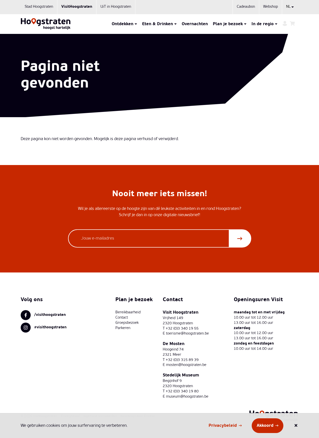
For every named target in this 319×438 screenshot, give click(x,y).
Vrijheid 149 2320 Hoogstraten (178, 320)
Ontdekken (122, 24)
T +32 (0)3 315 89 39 (181, 360)
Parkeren (122, 328)
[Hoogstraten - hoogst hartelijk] (46, 24)
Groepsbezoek (127, 323)
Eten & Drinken (157, 24)
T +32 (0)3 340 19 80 (181, 391)
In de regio (262, 24)
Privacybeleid (223, 426)
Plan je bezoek (228, 24)
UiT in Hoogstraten (115, 7)
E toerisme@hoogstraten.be (186, 334)
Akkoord (265, 426)
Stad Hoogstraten (39, 7)
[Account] (284, 24)
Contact (121, 318)
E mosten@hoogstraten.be (184, 365)
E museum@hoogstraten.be (185, 397)
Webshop (270, 7)
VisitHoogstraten (76, 7)
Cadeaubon (246, 7)
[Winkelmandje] (292, 24)
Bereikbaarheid (128, 312)
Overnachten (195, 24)
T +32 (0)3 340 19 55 (181, 329)
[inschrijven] (240, 238)
